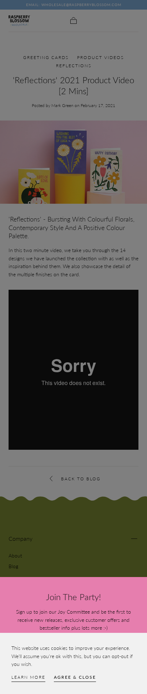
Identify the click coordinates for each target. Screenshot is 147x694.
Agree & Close (75, 677)
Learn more (28, 677)
